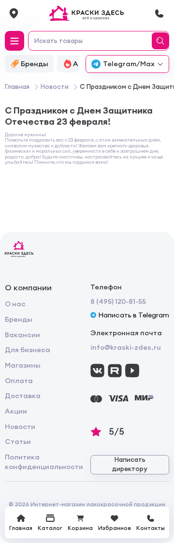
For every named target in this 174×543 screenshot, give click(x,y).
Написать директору (129, 464)
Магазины (23, 365)
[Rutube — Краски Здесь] (115, 371)
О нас (15, 304)
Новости (20, 426)
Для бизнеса (27, 349)
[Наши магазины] (13, 13)
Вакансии (22, 334)
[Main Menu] (14, 40)
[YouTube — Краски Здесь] (132, 371)
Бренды (18, 319)
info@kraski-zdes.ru (125, 347)
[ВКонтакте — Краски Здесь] (97, 371)
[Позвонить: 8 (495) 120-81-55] (159, 13)
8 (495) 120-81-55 (118, 301)
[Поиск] (161, 40)
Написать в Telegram (133, 315)
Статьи (18, 441)
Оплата (19, 380)
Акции (16, 411)
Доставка (23, 395)
